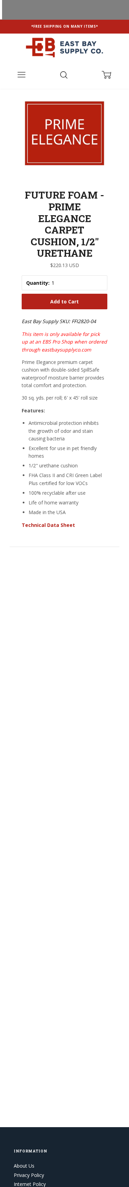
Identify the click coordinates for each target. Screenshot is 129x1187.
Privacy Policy (29, 1175)
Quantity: (38, 283)
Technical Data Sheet (48, 525)
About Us (24, 1165)
